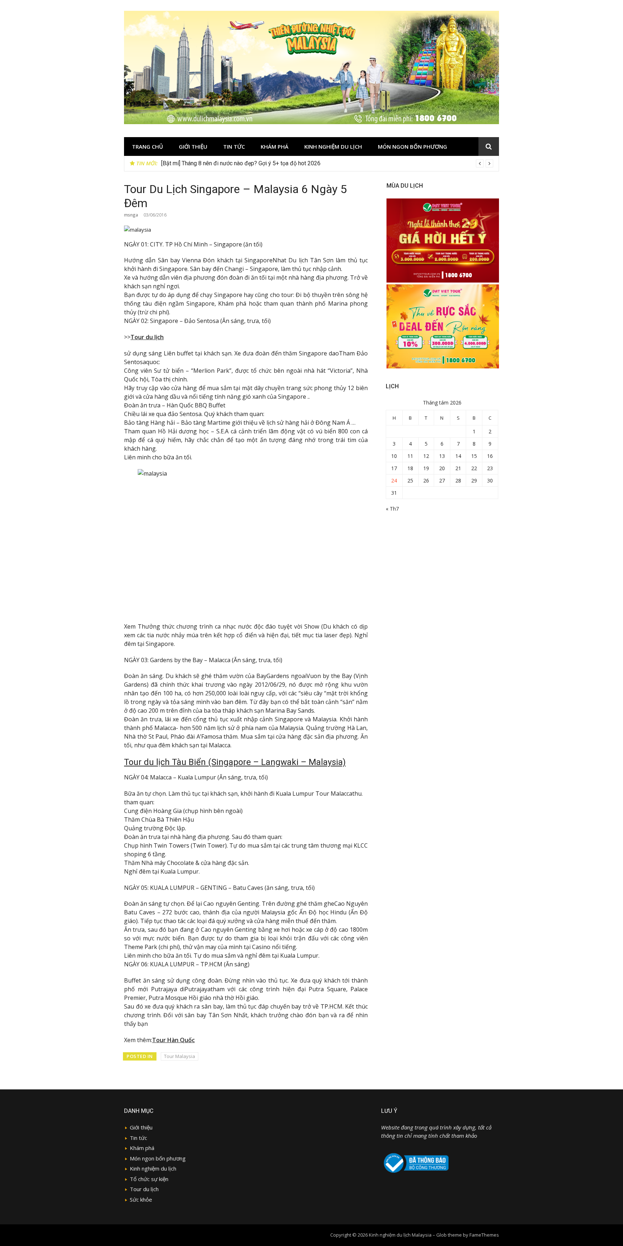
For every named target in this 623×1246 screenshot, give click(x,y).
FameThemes (484, 1235)
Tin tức (234, 146)
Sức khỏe (141, 1199)
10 (394, 456)
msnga (131, 215)
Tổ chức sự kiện (149, 1178)
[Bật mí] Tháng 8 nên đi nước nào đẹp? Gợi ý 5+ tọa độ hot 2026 (241, 163)
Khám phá (274, 146)
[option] (327, 163)
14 (458, 456)
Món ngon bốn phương (412, 146)
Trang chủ (147, 146)
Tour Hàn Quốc (173, 1040)
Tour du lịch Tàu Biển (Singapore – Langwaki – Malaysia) (235, 762)
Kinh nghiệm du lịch (333, 146)
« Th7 (392, 508)
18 (410, 468)
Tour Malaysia (179, 1056)
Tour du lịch (147, 337)
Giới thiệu (193, 146)
